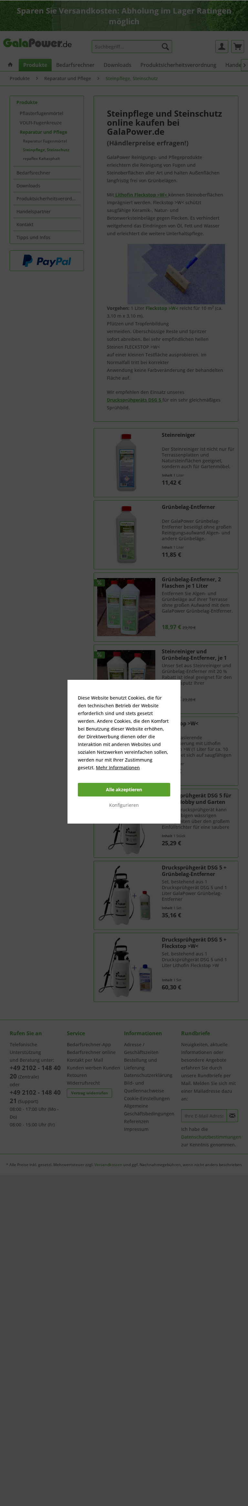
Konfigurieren (124, 805)
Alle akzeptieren (124, 789)
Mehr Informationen (118, 767)
